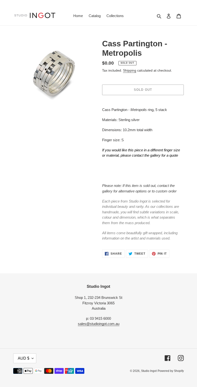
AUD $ (23, 358)
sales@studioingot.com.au (98, 324)
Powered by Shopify (171, 371)
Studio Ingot (149, 371)
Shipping (129, 70)
